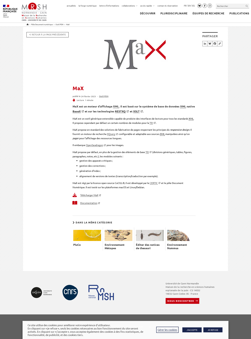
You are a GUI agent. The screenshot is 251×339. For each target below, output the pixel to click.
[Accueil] (28, 24)
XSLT (136, 111)
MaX (67, 24)
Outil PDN (103, 96)
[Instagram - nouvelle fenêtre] (210, 6)
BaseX (77, 111)
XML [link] (116, 106)
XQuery (111, 133)
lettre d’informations (109, 5)
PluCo (77, 244)
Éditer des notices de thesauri (148, 246)
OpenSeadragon (94, 145)
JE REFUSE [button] (213, 329)
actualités (71, 5)
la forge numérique (88, 5)
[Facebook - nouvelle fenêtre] (205, 6)
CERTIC (154, 182)
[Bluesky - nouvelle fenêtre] (199, 5)
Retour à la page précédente (49, 34)
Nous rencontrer (180, 300)
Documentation (88, 202)
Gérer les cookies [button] (167, 329)
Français (185, 6)
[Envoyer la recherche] (247, 6)
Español (193, 6)
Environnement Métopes (114, 246)
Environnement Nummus (177, 246)
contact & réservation (167, 5)
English (189, 6)
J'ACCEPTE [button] (192, 329)
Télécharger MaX (89, 195)
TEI (151, 122)
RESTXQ (120, 111)
